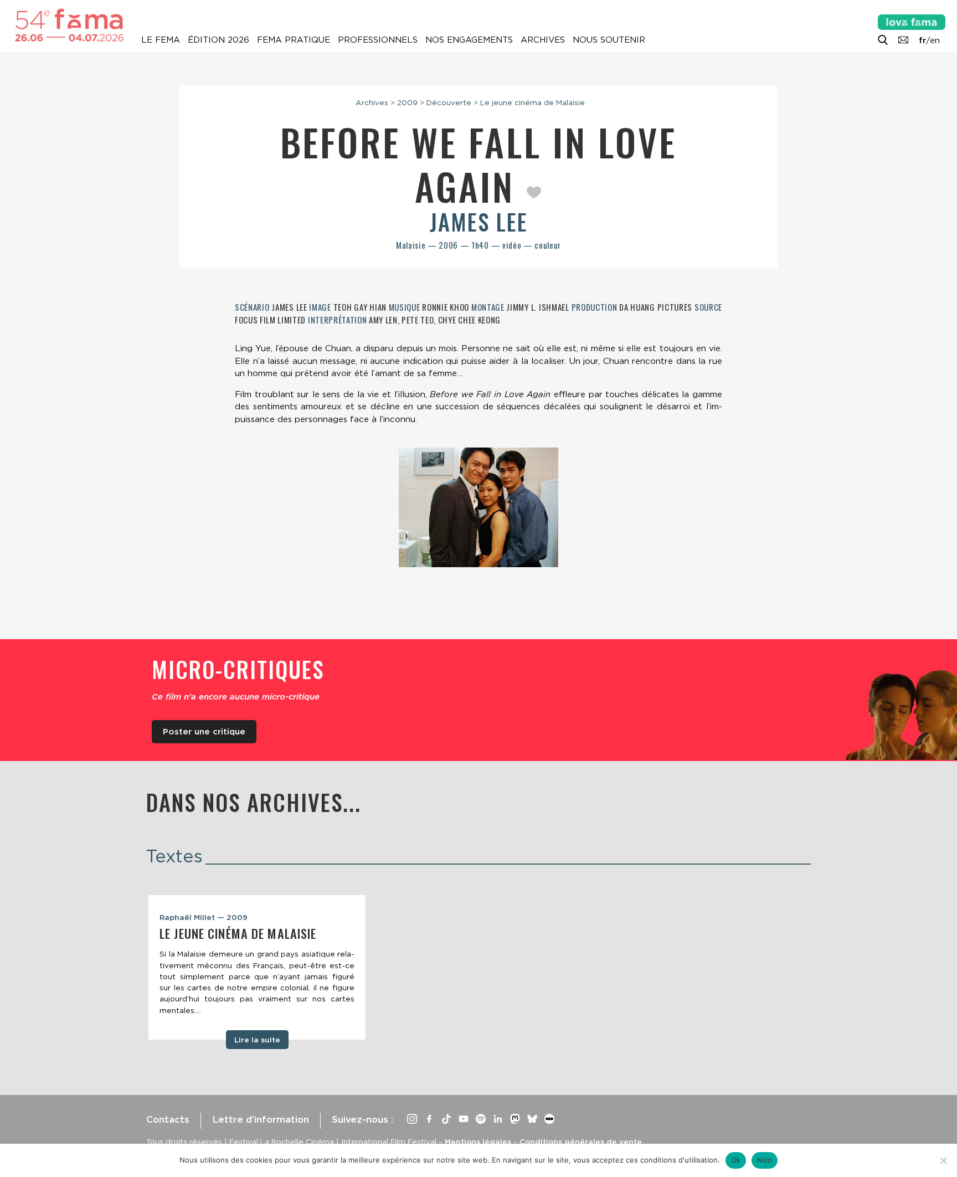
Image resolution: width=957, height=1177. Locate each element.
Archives (543, 40)
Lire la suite (257, 1039)
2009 (407, 102)
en (935, 40)
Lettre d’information (260, 1119)
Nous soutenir (609, 40)
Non (764, 1159)
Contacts (167, 1119)
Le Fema (160, 40)
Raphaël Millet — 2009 (204, 917)
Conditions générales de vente (580, 1141)
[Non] (943, 1160)
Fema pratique (293, 40)
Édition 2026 (218, 40)
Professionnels (378, 40)
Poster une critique (204, 732)
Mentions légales (478, 1141)
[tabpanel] (257, 967)
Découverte (448, 102)
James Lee (479, 221)
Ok (736, 1159)
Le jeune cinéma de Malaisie (532, 102)
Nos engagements (469, 40)
